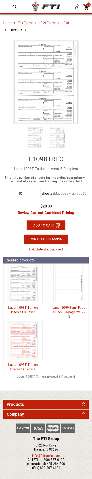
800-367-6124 (50, 468)
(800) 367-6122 (53, 460)
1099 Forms (47, 23)
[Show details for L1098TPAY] (23, 283)
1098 (65, 23)
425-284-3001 (57, 464)
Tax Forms (25, 23)
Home (7, 23)
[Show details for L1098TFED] (23, 340)
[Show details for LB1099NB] (68, 283)
